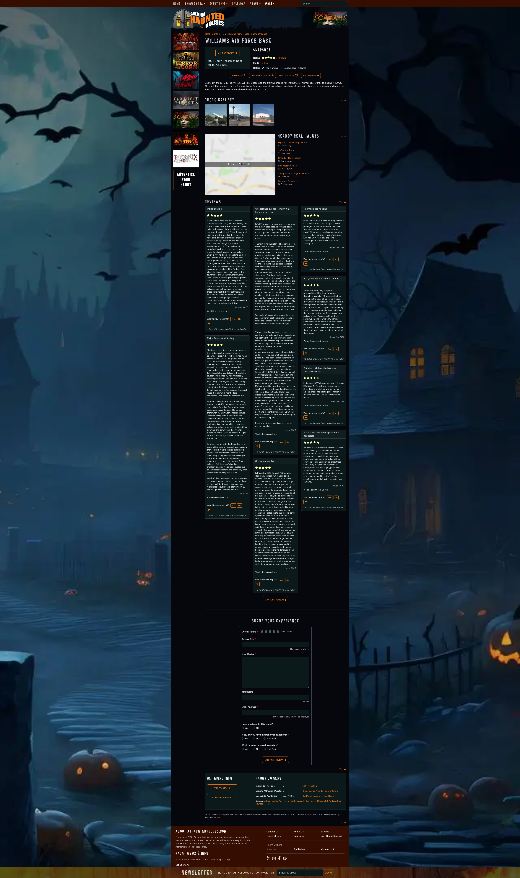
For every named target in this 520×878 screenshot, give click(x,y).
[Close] (338, 872)
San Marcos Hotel (287, 165)
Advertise (271, 849)
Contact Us (272, 831)
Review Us (237, 75)
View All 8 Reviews (275, 599)
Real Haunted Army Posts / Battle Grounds (244, 34)
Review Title (249, 639)
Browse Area (194, 3)
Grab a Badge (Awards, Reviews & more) (321, 791)
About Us (299, 831)
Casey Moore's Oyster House (293, 173)
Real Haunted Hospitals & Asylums (321, 801)
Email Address (250, 707)
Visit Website (226, 53)
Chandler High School (289, 158)
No (239, 319)
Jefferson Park (286, 150)
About (254, 3)
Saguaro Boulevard (288, 181)
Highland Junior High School (293, 142)
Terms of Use (273, 836)
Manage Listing (328, 849)
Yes (233, 319)
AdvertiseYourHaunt (186, 179)
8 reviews (281, 58)
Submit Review (274, 759)
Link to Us (299, 836)
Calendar (239, 3)
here (218, 817)
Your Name (247, 691)
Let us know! (182, 864)
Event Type (217, 3)
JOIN (328, 872)
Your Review (249, 654)
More (268, 3)
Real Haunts (211, 34)
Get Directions (287, 75)
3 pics (265, 63)
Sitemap (325, 831)
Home (176, 3)
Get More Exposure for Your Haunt (318, 796)
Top (341, 100)
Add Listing (299, 849)
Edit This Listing (310, 786)
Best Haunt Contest (331, 836)
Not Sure (272, 738)
